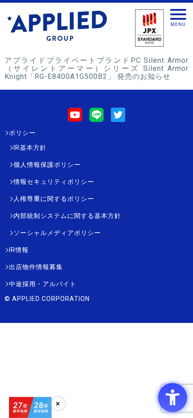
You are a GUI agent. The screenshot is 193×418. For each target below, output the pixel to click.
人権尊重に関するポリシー (53, 198)
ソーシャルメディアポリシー (57, 232)
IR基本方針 (30, 147)
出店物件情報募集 (36, 266)
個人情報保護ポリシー (47, 164)
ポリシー (22, 132)
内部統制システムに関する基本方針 (67, 215)
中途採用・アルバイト (42, 283)
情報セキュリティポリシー (53, 181)
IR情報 (19, 249)
